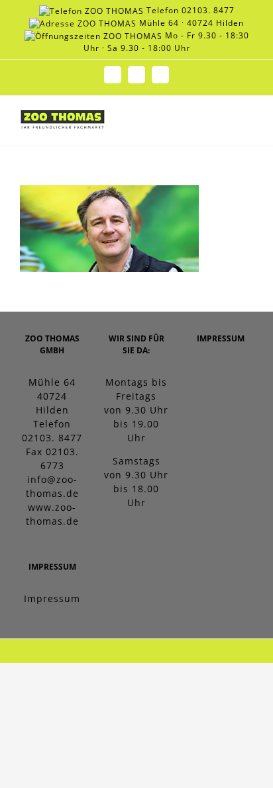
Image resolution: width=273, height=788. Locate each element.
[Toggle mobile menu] (247, 125)
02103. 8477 (208, 10)
